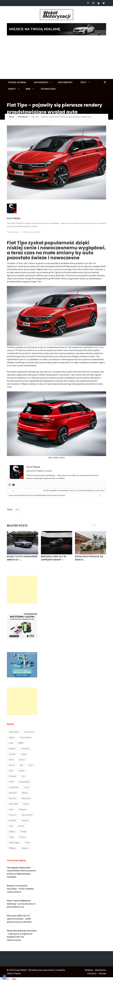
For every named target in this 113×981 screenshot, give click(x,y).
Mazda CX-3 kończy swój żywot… (90, 558)
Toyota (22, 837)
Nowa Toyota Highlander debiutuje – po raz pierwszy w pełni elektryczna (21, 903)
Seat (11, 826)
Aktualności (41, 82)
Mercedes (26, 798)
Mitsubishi (13, 804)
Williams (12, 848)
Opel (11, 809)
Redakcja (89, 970)
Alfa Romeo (14, 732)
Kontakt (102, 973)
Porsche (12, 815)
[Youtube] (98, 3)
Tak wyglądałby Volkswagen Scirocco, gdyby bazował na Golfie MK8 (74, 490)
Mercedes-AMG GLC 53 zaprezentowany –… (19, 558)
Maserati (13, 793)
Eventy (12, 88)
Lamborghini (24, 781)
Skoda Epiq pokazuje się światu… (55, 558)
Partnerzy (92, 973)
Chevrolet (25, 748)
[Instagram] (93, 3)
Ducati (22, 759)
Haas (11, 770)
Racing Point (27, 815)
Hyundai (12, 776)
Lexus (26, 787)
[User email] (13, 485)
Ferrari (11, 765)
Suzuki (23, 831)
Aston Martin (25, 737)
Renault (24, 820)
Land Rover (14, 787)
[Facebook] (88, 3)
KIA (23, 776)
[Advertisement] (56, 58)
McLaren (12, 798)
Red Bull (12, 820)
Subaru (12, 831)
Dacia (11, 759)
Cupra (23, 754)
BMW (20, 743)
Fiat (17, 509)
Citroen (12, 754)
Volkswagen (14, 842)
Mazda (25, 793)
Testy (83, 82)
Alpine (11, 737)
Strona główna (17, 82)
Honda (21, 770)
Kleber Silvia (59, 457)
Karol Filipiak (13, 218)
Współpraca (100, 970)
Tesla (11, 837)
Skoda (21, 826)
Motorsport (65, 82)
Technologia (48, 88)
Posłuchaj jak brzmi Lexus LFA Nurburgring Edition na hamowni (36, 495)
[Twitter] (103, 3)
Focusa (21, 353)
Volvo (27, 842)
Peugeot (22, 809)
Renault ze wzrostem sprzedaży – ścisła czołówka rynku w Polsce (20, 888)
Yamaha (24, 848)
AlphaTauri (29, 732)
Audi (11, 743)
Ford (31, 765)
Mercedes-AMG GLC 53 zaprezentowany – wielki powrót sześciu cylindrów (19, 918)
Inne (28, 88)
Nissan (26, 804)
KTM (11, 781)
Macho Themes (14, 973)
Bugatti (12, 748)
